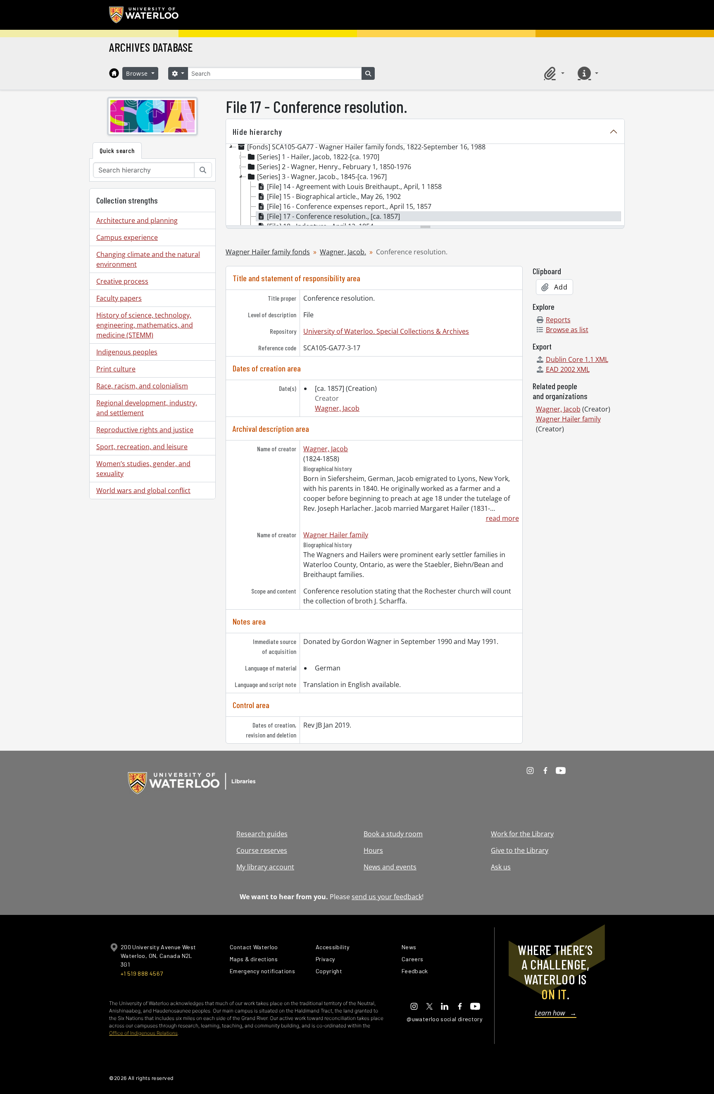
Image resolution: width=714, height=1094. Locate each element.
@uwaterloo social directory (445, 1018)
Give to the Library (519, 850)
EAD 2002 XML (568, 369)
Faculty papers (119, 298)
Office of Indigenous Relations (143, 1033)
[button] (553, 73)
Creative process (122, 281)
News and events (390, 866)
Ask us (501, 866)
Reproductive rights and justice (144, 429)
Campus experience (127, 237)
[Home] (114, 73)
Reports (558, 319)
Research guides (262, 833)
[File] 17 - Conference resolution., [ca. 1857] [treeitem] (333, 216)
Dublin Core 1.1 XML (577, 359)
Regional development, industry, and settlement (146, 407)
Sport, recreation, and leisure (142, 446)
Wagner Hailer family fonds (268, 251)
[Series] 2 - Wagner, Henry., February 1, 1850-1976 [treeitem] (334, 166)
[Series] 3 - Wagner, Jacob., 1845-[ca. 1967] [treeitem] (322, 176)
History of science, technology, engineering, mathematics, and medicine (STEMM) (144, 325)
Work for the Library (522, 833)
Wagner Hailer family (335, 534)
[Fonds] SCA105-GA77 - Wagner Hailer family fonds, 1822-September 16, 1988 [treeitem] (366, 146)
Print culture (116, 368)
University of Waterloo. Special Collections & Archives (386, 331)
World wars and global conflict (143, 490)
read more (502, 518)
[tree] (425, 185)
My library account (265, 866)
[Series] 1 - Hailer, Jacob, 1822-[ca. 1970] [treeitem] (318, 156)
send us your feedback (387, 896)
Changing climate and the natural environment (148, 259)
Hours (373, 850)
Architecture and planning (137, 220)
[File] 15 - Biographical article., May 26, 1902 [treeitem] (334, 196)
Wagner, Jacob (337, 408)
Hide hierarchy (257, 131)
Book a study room (393, 833)
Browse (138, 73)
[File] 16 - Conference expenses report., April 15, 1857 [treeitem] (349, 206)
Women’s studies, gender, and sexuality (143, 468)
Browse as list (567, 329)
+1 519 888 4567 (142, 973)
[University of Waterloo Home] (144, 15)
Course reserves (261, 850)
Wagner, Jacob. (343, 251)
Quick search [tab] (117, 150)
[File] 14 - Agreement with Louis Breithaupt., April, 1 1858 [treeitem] (354, 186)
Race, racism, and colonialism (142, 385)
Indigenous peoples (126, 352)
